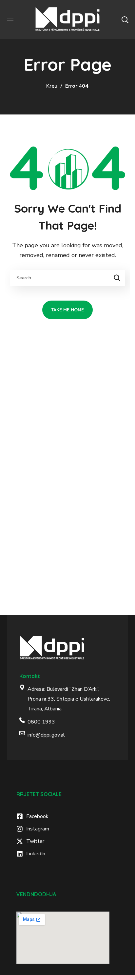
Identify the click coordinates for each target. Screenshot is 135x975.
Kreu (51, 86)
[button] (125, 19)
